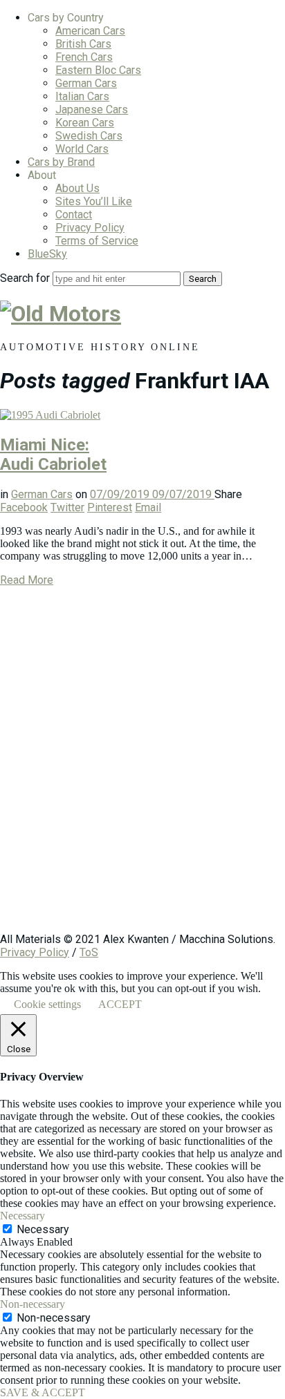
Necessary (43, 1229)
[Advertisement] (142, 766)
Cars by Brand (61, 162)
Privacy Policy (90, 227)
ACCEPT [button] (120, 1004)
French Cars (84, 57)
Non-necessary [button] (32, 1304)
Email (148, 507)
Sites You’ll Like (93, 201)
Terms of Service (96, 240)
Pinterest (109, 507)
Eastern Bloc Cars (98, 70)
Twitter (67, 507)
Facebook (24, 507)
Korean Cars (84, 122)
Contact (73, 214)
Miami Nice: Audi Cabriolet (53, 454)
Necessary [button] (22, 1215)
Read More (26, 580)
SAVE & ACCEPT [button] (42, 1392)
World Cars (82, 148)
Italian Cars (82, 96)
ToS (89, 952)
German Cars (86, 83)
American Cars (90, 30)
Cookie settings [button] (47, 1004)
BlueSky (47, 253)
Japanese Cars (91, 109)
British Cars (83, 43)
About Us (77, 188)
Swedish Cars (88, 135)
